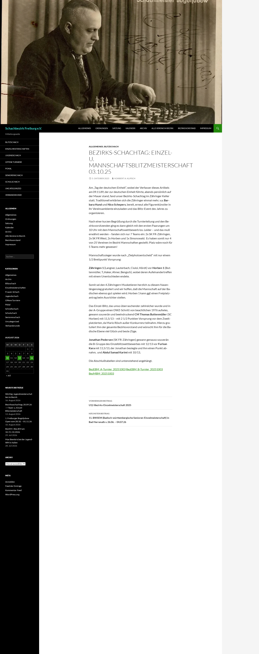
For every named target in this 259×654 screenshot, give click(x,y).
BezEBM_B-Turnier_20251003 (144, 369)
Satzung (116, 128)
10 (7, 358)
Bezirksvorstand (187, 128)
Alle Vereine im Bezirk (162, 128)
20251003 (119, 369)
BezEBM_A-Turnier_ (101, 369)
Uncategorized (13, 188)
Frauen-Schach (12, 292)
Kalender (130, 128)
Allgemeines (84, 128)
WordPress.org (12, 494)
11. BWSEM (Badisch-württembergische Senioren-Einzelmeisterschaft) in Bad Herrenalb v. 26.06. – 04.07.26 (129, 417)
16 (31, 358)
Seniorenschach (14, 175)
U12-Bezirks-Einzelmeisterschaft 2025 (110, 403)
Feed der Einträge (13, 486)
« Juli (8, 375)
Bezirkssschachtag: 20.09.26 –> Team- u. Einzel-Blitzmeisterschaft (18, 407)
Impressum (205, 128)
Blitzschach (111, 146)
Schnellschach (11, 308)
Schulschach (12, 182)
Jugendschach (13, 155)
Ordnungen (101, 128)
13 (19, 358)
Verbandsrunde (13, 195)
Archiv (143, 128)
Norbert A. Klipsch (124, 178)
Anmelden (10, 481)
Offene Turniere (13, 162)
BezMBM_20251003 (101, 373)
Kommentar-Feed (13, 490)
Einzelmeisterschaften (17, 149)
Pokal (8, 168)
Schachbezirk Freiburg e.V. (23, 128)
